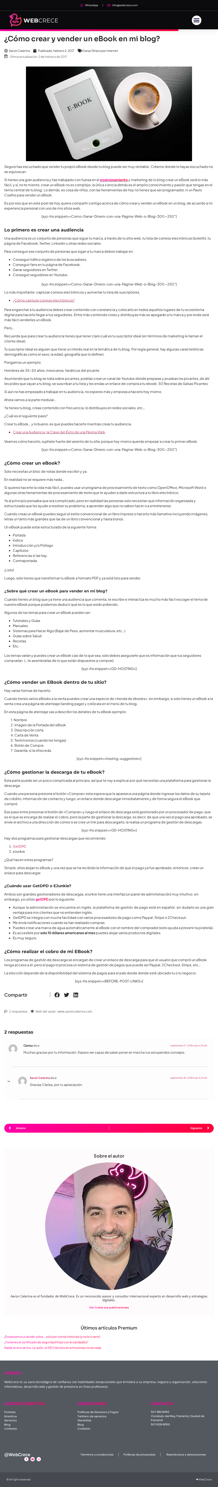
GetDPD (19, 846)
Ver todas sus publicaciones (109, 1307)
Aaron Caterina (40, 1078)
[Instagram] (39, 1459)
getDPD (42, 899)
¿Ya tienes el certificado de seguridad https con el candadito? (46, 1342)
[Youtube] (32, 1459)
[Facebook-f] (26, 1459)
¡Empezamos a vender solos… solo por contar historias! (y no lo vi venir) (52, 1336)
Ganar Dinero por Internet (100, 50)
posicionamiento (114, 179)
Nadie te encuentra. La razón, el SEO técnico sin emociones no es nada (52, 1347)
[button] (196, 20)
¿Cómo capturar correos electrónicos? (44, 300)
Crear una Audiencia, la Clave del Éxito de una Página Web (59, 432)
